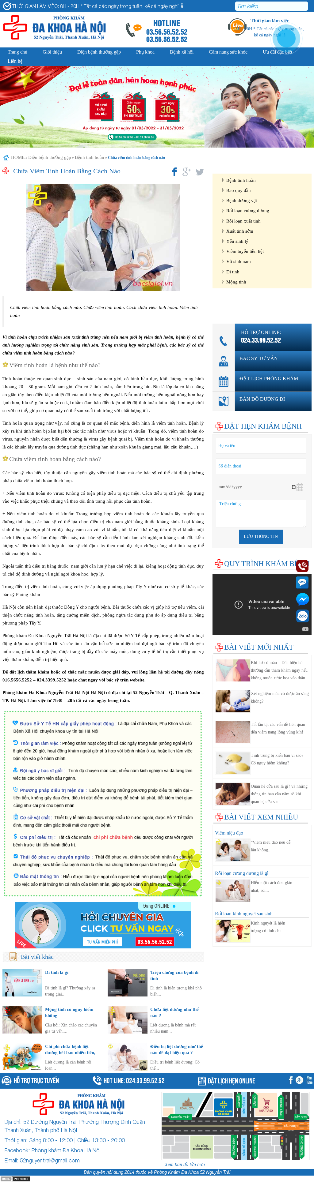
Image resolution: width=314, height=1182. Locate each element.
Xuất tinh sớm (239, 231)
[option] (157, 107)
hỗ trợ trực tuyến (36, 1079)
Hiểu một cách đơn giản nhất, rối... (271, 886)
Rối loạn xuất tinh (243, 220)
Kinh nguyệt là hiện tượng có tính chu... (268, 927)
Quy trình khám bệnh (266, 564)
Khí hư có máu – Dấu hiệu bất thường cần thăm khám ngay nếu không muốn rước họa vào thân (279, 670)
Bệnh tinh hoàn (89, 157)
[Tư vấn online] (103, 925)
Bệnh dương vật (241, 200)
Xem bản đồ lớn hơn (185, 1164)
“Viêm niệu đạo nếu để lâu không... (270, 846)
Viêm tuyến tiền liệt (245, 251)
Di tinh (232, 271)
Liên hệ (15, 61)
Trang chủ (17, 51)
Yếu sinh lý (237, 241)
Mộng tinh (236, 281)
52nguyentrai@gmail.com (50, 1160)
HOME (18, 157)
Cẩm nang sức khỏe (228, 51)
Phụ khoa (145, 51)
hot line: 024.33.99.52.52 (134, 1079)
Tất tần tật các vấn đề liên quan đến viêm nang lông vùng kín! (278, 728)
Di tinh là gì (56, 972)
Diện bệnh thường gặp (99, 51)
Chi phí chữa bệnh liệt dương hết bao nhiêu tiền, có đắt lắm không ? (70, 1052)
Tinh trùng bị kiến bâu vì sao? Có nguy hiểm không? (277, 759)
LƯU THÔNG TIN (261, 536)
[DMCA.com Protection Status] (15, 1178)
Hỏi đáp (220, 309)
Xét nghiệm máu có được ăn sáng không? (280, 697)
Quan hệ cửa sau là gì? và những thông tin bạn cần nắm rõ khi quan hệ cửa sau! (279, 794)
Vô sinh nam (238, 261)
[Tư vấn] (300, 1081)
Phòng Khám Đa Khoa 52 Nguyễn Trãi (192, 1172)
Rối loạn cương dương (247, 210)
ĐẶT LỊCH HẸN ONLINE (231, 1080)
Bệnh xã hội (181, 51)
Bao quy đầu (238, 190)
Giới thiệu (52, 51)
